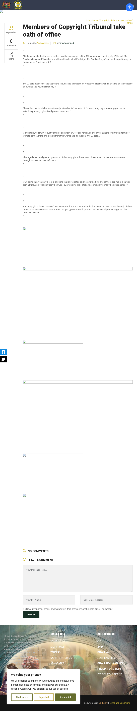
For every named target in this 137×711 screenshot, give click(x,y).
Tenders (55, 652)
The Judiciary (105, 18)
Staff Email (57, 647)
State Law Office (107, 658)
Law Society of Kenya (109, 674)
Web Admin (43, 43)
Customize (22, 697)
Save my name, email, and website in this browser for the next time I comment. (69, 609)
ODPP (100, 647)
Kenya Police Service (109, 669)
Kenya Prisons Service (110, 663)
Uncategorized (122, 18)
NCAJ (100, 641)
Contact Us (57, 669)
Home (53, 641)
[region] (43, 686)
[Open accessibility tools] (130, 7)
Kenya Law (103, 652)
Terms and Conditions (119, 703)
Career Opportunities (63, 658)
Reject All (44, 697)
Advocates (57, 663)
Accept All (65, 697)
